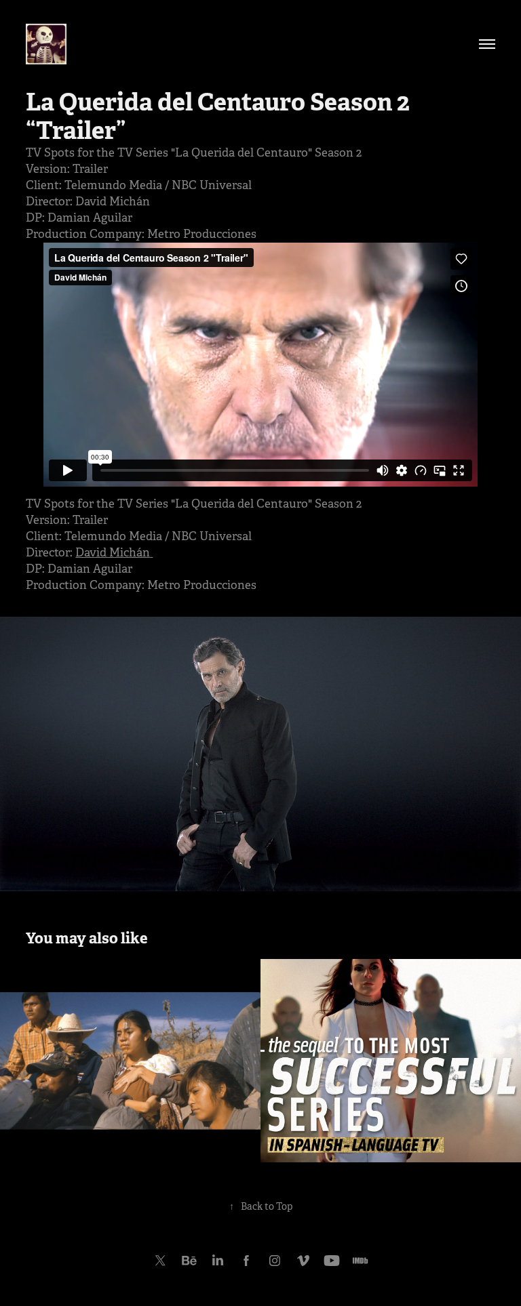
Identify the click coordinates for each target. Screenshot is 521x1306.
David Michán (114, 553)
